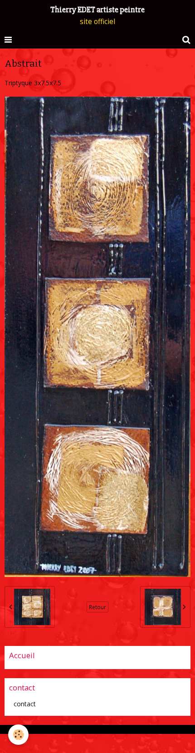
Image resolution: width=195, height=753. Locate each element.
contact (25, 703)
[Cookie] (18, 734)
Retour (97, 607)
